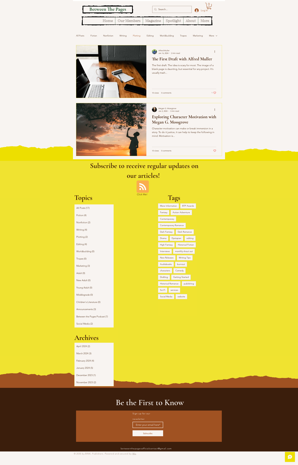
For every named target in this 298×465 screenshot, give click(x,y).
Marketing (198, 35)
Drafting (164, 277)
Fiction (93, 35)
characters (165, 270)
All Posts (80, 35)
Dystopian (176, 238)
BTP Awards (188, 205)
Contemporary (167, 218)
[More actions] (216, 52)
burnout (181, 264)
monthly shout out (184, 251)
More (211, 35)
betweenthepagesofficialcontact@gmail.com (146, 448)
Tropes (183, 35)
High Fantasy (166, 244)
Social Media (166, 296)
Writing (123, 35)
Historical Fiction (186, 244)
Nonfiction (108, 35)
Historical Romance (169, 283)
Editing (150, 35)
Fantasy (163, 212)
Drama (163, 238)
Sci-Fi (162, 290)
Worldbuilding (167, 35)
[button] (209, 6)
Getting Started (181, 277)
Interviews (165, 251)
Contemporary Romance (172, 225)
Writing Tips (185, 257)
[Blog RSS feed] (143, 186)
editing (190, 238)
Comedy (179, 270)
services (174, 290)
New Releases (167, 257)
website (181, 296)
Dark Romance (185, 231)
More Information (168, 205)
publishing (189, 283)
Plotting (136, 35)
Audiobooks (166, 264)
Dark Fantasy (166, 231)
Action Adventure (181, 212)
